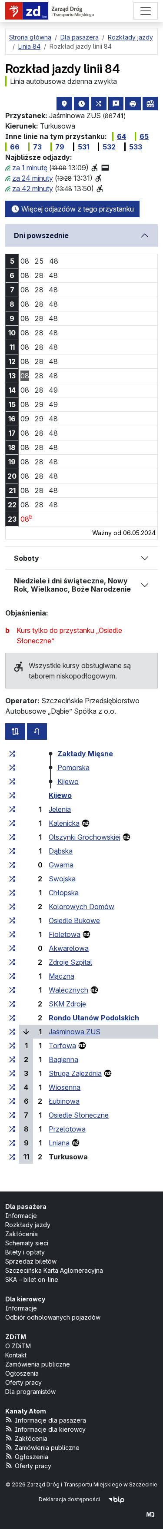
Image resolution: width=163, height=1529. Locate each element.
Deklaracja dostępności (69, 1499)
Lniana (59, 1142)
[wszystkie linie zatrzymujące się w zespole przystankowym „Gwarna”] (12, 864)
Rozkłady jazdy (27, 1224)
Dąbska (61, 851)
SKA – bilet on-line (31, 1279)
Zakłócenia (21, 1234)
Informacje (21, 1215)
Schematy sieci (26, 1243)
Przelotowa (67, 1129)
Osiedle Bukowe (74, 920)
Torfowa (62, 1045)
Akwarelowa (69, 948)
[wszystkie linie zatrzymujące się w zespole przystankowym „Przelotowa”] (12, 1129)
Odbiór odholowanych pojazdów (52, 1317)
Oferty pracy (23, 1382)
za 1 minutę (29, 167)
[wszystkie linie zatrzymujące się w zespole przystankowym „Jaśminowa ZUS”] (12, 1031)
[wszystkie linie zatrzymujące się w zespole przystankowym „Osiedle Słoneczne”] (12, 1115)
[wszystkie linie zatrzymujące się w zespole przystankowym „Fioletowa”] (12, 934)
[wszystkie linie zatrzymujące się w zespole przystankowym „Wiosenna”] (12, 1087)
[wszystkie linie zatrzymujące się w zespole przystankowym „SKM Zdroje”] (12, 1003)
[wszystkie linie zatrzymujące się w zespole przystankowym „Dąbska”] (12, 851)
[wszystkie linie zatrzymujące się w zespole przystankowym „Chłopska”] (12, 892)
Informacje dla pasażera (50, 1420)
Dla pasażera (26, 1206)
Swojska (62, 878)
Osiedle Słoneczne (79, 1115)
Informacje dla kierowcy (50, 1429)
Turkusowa (68, 1156)
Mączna (61, 976)
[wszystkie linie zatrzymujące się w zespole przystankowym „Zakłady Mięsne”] (12, 753)
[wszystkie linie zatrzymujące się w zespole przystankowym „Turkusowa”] (12, 1156)
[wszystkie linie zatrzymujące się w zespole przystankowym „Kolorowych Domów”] (12, 906)
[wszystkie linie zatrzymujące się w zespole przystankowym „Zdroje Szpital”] (12, 962)
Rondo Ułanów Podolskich (94, 1017)
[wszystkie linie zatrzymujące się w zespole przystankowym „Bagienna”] (12, 1059)
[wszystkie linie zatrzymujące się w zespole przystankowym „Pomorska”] (12, 767)
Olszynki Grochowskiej (84, 837)
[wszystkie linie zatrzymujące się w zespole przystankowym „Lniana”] (12, 1142)
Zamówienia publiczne (37, 1364)
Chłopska (64, 892)
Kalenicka (64, 823)
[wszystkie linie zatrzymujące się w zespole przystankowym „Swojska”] (12, 878)
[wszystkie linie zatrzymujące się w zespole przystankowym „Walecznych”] (12, 990)
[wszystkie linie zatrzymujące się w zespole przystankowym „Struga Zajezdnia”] (12, 1073)
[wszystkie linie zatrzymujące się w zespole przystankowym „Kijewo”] (12, 781)
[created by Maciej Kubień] (150, 1514)
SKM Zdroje (67, 1003)
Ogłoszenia (22, 1373)
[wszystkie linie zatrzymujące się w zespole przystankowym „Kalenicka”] (12, 823)
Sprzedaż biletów (31, 1261)
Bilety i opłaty (25, 1252)
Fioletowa (64, 934)
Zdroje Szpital (70, 962)
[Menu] (145, 11)
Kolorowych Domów (81, 906)
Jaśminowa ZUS (74, 1031)
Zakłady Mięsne (85, 753)
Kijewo (68, 781)
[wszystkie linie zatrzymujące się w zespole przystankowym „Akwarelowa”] (12, 948)
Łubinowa (64, 1101)
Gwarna (61, 864)
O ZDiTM (18, 1346)
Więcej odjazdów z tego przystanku (77, 209)
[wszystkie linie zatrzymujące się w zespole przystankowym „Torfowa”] (12, 1045)
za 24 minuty (32, 178)
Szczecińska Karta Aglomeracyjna (54, 1270)
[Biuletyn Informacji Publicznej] (116, 1499)
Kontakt (16, 1355)
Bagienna (63, 1059)
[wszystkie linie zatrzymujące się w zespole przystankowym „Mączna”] (12, 976)
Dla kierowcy (25, 1299)
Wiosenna (64, 1087)
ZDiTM (15, 1336)
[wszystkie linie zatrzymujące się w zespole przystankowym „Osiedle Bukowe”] (12, 920)
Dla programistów (30, 1391)
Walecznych (68, 990)
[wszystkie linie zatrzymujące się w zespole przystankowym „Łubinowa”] (12, 1101)
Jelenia (60, 809)
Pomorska (73, 767)
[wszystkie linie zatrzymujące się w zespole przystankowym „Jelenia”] (12, 809)
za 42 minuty (32, 188)
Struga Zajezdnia (75, 1073)
